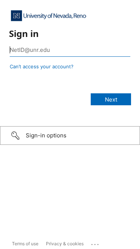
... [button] (95, 242)
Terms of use (25, 243)
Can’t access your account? (42, 66)
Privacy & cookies (65, 243)
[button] (70, 135)
